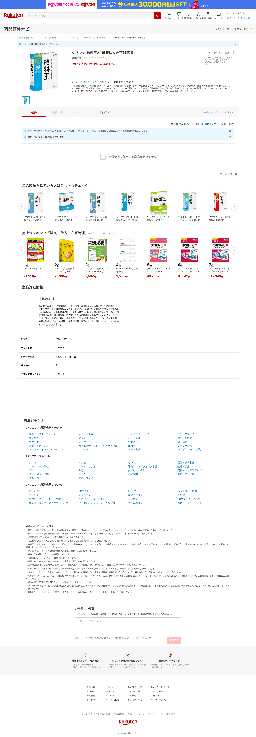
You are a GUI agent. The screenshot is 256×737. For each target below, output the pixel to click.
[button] (179, 15)
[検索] (157, 15)
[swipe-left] (22, 207)
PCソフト (64, 37)
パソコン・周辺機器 (46, 37)
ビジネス (76, 37)
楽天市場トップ (26, 37)
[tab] (34, 112)
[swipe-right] (234, 207)
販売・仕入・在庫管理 (94, 37)
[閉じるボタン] (235, 44)
